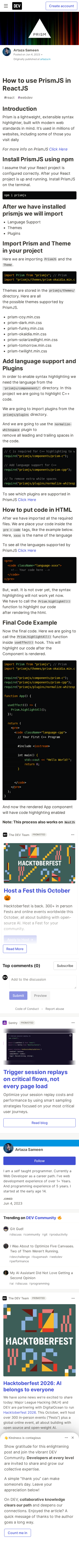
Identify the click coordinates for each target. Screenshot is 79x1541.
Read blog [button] (40, 1123)
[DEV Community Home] (17, 6)
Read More (14, 949)
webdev (25, 97)
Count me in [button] (17, 1533)
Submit (18, 995)
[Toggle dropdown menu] (72, 834)
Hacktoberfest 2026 (19, 1412)
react (9, 97)
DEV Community (41, 1217)
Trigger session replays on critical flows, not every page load (35, 1079)
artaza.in (45, 59)
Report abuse (55, 1008)
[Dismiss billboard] (73, 1437)
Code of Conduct (27, 1008)
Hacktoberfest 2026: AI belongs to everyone (32, 1386)
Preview (40, 995)
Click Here (58, 149)
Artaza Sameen (26, 50)
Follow (39, 1161)
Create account (61, 6)
